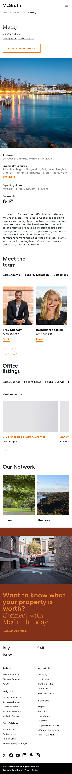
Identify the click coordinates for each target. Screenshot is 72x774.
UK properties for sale (48, 730)
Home (6, 12)
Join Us (6, 684)
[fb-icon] (11, 755)
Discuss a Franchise (12, 679)
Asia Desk (42, 711)
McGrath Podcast (11, 716)
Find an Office (19, 12)
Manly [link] (33, 12)
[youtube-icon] (18, 755)
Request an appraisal (21, 48)
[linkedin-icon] (24, 755)
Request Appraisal (15, 631)
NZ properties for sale (48, 725)
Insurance (42, 720)
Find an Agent (9, 734)
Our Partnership (45, 684)
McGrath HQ (9, 729)
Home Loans (44, 716)
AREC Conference (11, 674)
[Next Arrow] (14, 351)
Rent (7, 655)
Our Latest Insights (11, 702)
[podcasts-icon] (31, 755)
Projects (42, 706)
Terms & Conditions (12, 770)
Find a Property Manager (15, 743)
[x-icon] (4, 755)
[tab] (11, 276)
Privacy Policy (31, 770)
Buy (6, 648)
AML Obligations (46, 693)
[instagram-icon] (38, 755)
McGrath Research (12, 711)
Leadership (43, 679)
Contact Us (43, 688)
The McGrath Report (12, 697)
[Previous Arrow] (6, 351)
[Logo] (12, 5)
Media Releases (10, 706)
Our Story (42, 674)
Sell (40, 648)
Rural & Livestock (46, 734)
